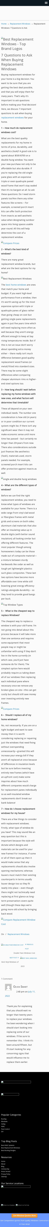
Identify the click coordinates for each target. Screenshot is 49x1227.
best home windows (16, 284)
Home (4, 23)
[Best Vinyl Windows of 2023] (28, 958)
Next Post (14, 958)
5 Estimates (22, 13)
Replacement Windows (20, 23)
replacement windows (12, 117)
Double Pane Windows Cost (24, 953)
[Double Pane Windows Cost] (12, 945)
